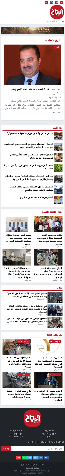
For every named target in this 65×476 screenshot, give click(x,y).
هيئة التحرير (25, 464)
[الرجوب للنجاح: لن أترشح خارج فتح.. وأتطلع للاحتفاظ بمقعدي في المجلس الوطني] (48, 380)
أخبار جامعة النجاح (52, 212)
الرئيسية (61, 21)
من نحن (41, 464)
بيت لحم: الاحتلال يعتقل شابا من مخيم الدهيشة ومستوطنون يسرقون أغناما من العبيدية (29, 178)
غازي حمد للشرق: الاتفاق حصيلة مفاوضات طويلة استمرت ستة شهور (18, 394)
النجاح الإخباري (57, 12)
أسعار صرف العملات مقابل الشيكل (36, 197)
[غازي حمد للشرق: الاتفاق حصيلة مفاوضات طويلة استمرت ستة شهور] (16, 380)
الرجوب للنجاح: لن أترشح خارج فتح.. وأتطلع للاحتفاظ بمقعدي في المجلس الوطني (48, 395)
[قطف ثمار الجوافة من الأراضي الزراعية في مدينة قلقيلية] (58, 168)
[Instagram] (40, 457)
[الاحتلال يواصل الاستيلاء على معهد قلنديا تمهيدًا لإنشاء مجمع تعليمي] (58, 189)
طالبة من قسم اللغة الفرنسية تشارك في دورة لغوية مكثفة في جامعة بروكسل (49, 239)
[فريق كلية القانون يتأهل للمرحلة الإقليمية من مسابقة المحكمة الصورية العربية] (16, 224)
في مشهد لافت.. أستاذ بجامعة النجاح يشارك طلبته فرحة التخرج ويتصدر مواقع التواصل (27, 309)
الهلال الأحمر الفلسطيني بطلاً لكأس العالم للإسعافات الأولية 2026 (31, 156)
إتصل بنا (34, 464)
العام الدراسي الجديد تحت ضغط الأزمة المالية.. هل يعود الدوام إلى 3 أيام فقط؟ (18, 362)
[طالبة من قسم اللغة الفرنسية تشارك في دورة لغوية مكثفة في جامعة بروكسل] (48, 224)
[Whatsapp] (24, 457)
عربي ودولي (16, 434)
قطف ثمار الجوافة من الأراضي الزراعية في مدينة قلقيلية (28, 167)
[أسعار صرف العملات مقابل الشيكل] (58, 200)
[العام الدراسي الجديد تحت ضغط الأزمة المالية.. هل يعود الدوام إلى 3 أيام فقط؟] (16, 347)
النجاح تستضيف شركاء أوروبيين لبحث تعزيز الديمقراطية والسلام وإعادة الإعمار (48, 273)
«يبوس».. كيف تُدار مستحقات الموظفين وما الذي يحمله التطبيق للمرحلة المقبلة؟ (48, 362)
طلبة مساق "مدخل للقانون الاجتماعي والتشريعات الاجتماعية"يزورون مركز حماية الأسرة (17, 273)
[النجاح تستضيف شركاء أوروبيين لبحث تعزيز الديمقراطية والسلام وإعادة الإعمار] (48, 257)
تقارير (59, 288)
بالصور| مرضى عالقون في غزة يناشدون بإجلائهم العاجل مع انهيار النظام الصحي (27, 320)
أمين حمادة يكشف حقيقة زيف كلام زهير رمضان (35, 91)
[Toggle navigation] (46, 2)
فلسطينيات (49, 431)
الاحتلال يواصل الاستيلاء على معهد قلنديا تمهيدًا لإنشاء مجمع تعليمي (31, 188)
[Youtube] (18, 457)
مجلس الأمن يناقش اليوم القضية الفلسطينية (30, 133)
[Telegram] (29, 457)
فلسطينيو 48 (16, 431)
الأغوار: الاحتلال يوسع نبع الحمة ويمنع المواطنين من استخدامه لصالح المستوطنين (28, 146)
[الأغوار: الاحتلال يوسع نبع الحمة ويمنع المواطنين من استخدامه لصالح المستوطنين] (58, 147)
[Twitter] (35, 457)
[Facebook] (46, 457)
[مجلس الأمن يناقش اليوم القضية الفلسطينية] (58, 136)
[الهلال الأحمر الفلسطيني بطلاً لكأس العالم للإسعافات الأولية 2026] (58, 157)
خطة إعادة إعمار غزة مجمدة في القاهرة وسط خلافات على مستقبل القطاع (27, 295)
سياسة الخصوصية (32, 468)
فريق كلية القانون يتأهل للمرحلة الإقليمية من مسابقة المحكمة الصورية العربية (18, 239)
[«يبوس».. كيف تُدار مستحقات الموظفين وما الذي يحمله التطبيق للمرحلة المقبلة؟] (48, 347)
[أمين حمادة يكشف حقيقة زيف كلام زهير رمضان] (32, 65)
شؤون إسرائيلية (49, 434)
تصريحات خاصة (54, 335)
